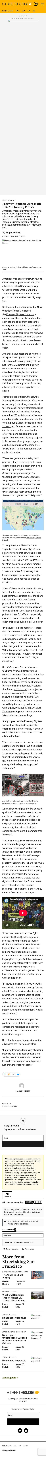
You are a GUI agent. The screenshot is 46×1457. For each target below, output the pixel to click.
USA (23, 11)
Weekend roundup (9, 1292)
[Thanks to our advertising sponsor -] (23, 106)
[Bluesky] (26, 1430)
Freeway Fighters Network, (20, 314)
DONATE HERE (7, 11)
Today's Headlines (9, 1314)
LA (29, 11)
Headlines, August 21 (14, 1317)
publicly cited (20, 689)
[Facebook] (20, 1430)
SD (34, 11)
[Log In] (36, 4)
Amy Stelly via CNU (30, 803)
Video (26, 1272)
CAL (17, 11)
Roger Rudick (13, 232)
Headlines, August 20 (14, 1360)
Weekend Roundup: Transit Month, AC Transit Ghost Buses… (14, 1298)
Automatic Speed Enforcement (14, 1332)
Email (6, 1138)
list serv (6, 426)
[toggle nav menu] (42, 4)
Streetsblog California (13, 1272)
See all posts (9, 1377)
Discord (22, 422)
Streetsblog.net (8, 200)
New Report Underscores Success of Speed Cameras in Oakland (14, 1339)
